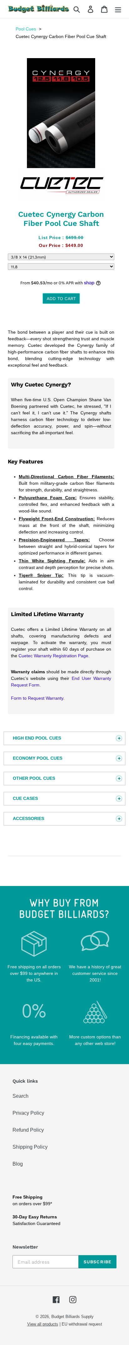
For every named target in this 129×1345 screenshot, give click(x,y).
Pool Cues (26, 28)
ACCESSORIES (28, 818)
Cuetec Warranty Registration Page (53, 655)
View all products (42, 1324)
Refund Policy (28, 1130)
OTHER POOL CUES (34, 778)
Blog (18, 1164)
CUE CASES (25, 798)
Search (20, 1096)
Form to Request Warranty (37, 698)
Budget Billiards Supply (72, 1316)
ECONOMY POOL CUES (37, 758)
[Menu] (118, 9)
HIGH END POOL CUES (37, 738)
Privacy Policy (28, 1113)
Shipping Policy (30, 1147)
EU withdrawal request (82, 1324)
